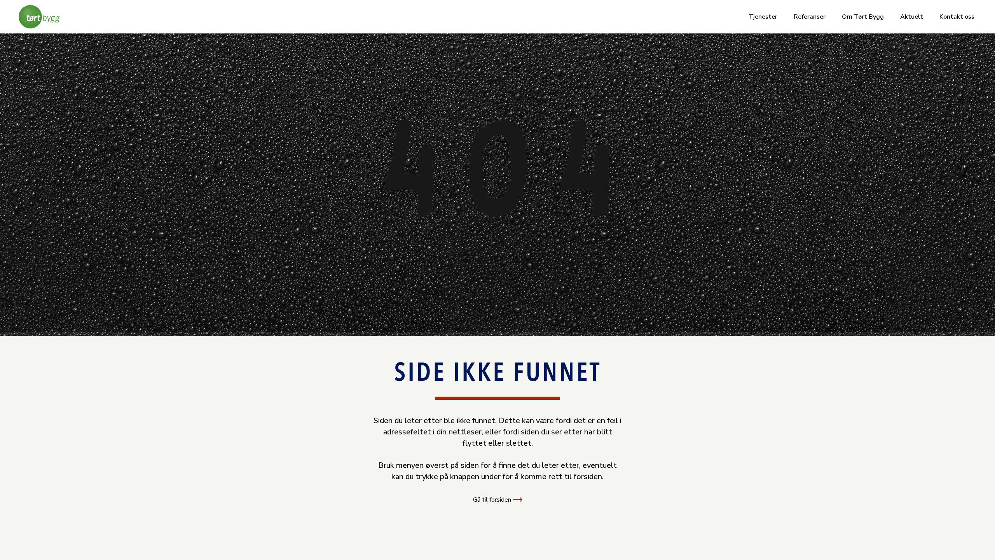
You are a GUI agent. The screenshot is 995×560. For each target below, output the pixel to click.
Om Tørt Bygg (863, 16)
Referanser (810, 16)
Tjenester (763, 16)
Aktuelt (911, 16)
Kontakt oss (956, 16)
